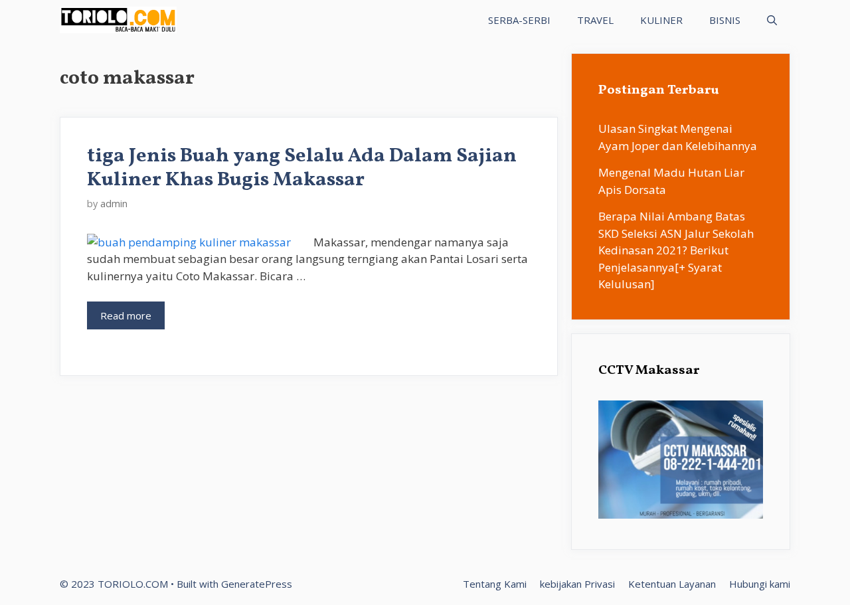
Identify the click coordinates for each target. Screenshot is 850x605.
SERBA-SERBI (519, 20)
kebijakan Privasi (577, 583)
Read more (125, 315)
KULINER (661, 20)
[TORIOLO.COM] (118, 20)
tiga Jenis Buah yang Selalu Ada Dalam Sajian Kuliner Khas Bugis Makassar (302, 168)
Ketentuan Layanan (672, 583)
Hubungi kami (759, 583)
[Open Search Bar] (772, 20)
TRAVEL (595, 20)
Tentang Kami (495, 583)
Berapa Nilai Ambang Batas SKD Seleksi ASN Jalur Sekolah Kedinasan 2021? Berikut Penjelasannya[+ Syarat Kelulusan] (676, 250)
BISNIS (724, 20)
